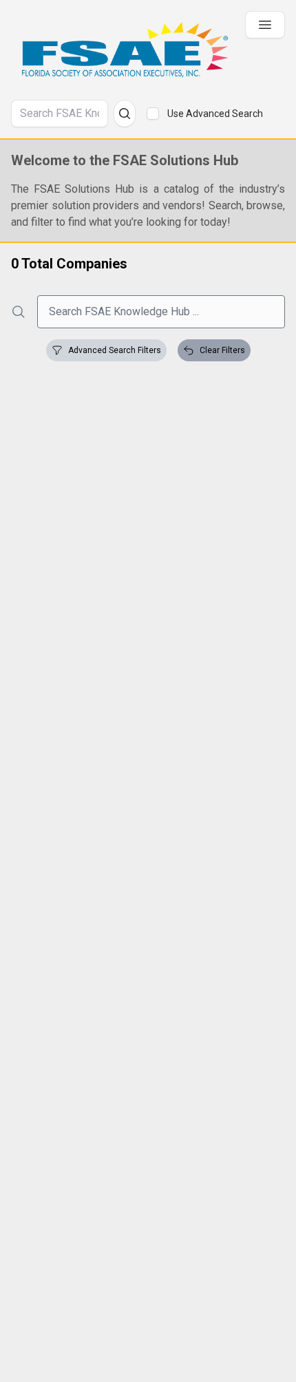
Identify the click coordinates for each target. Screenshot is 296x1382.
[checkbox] (153, 113)
